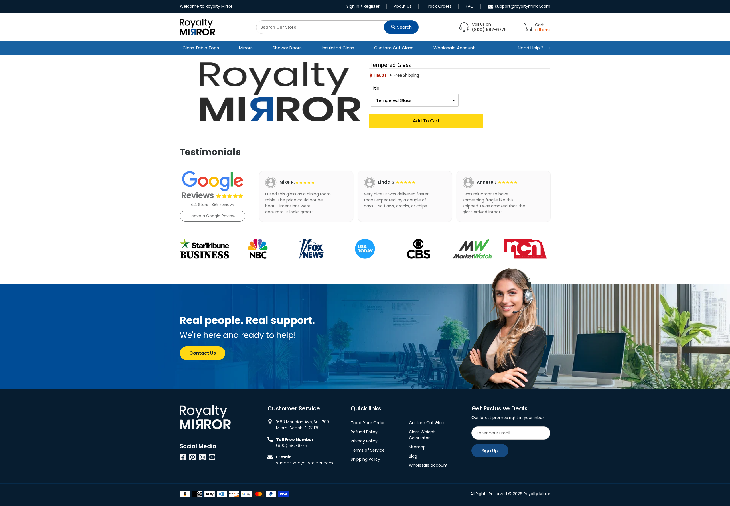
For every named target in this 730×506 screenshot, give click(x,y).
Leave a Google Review (212, 216)
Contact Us (202, 353)
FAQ (470, 6)
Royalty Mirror (537, 494)
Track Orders (438, 6)
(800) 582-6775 (291, 445)
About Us (402, 6)
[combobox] (337, 27)
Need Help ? (530, 48)
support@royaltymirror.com (522, 6)
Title (375, 88)
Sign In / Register (363, 6)
